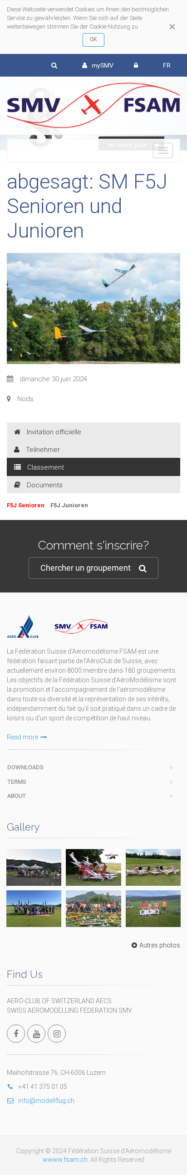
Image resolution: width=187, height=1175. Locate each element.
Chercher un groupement (85, 568)
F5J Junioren (69, 505)
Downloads (25, 767)
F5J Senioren (26, 505)
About (16, 795)
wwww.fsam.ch (65, 1159)
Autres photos (159, 945)
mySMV (102, 65)
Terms (16, 781)
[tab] (93, 431)
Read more (22, 737)
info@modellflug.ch (46, 1100)
